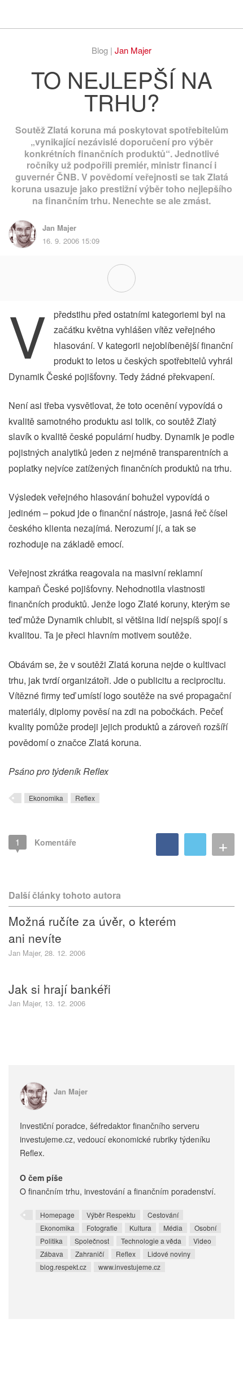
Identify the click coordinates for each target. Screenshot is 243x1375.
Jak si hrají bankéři (59, 988)
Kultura (140, 1227)
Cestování (163, 1214)
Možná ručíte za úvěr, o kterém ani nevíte (92, 929)
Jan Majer (133, 50)
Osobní (205, 1227)
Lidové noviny (168, 1253)
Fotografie (102, 1227)
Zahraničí (89, 1253)
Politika (51, 1240)
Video (202, 1240)
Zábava (51, 1253)
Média (173, 1227)
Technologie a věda (151, 1240)
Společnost (92, 1240)
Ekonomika (46, 798)
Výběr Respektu (111, 1214)
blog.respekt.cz (63, 1266)
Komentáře (45, 842)
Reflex (85, 798)
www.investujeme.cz (129, 1266)
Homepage (57, 1214)
